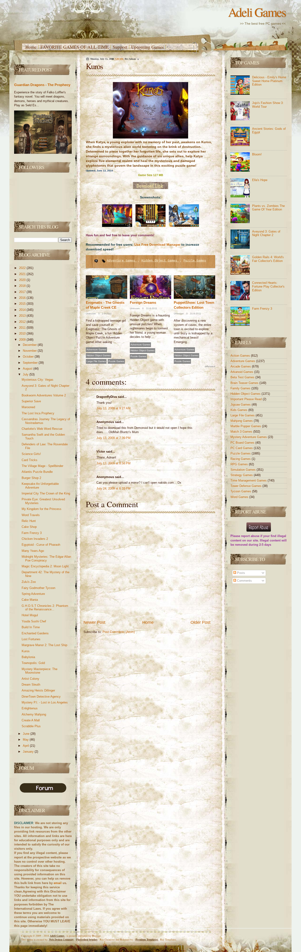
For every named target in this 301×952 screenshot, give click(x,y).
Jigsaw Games (241, 404)
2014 (23, 310)
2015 (23, 303)
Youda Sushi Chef (34, 621)
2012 (23, 322)
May (26, 739)
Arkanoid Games (242, 372)
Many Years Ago (33, 551)
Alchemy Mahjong (34, 714)
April (26, 745)
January (29, 751)
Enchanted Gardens (35, 633)
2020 (23, 280)
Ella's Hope (259, 180)
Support (120, 47)
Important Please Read (246, 399)
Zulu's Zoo (29, 582)
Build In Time (31, 627)
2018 (23, 286)
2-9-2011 (106, 313)
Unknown (91, 313)
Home (30, 47)
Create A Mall (31, 720)
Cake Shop (29, 527)
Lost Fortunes (31, 639)
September (31, 362)
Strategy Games (242, 475)
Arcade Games (241, 366)
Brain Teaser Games (244, 383)
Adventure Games (122, 260)
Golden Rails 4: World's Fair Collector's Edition (268, 259)
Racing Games (241, 459)
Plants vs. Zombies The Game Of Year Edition (268, 207)
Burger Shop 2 (31, 478)
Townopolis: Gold (33, 663)
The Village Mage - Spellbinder (42, 466)
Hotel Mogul (30, 615)
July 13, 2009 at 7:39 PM (113, 438)
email (58, 883)
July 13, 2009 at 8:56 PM (113, 463)
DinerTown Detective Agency (41, 696)
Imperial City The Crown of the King (46, 493)
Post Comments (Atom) (119, 632)
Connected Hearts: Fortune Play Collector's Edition (268, 286)
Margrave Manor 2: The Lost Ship (44, 645)
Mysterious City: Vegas (37, 379)
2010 (23, 333)
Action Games (240, 355)
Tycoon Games (241, 491)
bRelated (210, 366)
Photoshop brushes (86, 939)
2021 (23, 274)
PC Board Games (242, 442)
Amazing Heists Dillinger (38, 690)
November (30, 350)
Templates (146, 939)
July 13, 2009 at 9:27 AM (113, 408)
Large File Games (96, 361)
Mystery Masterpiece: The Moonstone (39, 671)
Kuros (26, 651)
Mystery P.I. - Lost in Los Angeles (45, 702)
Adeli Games (257, 12)
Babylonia (28, 657)
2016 (23, 298)
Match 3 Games (241, 431)
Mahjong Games (242, 421)
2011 (23, 327)
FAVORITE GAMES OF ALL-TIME (74, 47)
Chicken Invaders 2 (35, 539)
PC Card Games (242, 448)
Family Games (240, 388)
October (29, 356)
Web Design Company (61, 939)
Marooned (28, 407)
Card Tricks (29, 460)
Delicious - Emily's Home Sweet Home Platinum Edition (269, 80)
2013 (23, 315)
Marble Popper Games (246, 426)
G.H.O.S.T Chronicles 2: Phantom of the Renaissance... (45, 607)
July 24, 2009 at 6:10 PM (113, 488)
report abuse (250, 536)
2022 (23, 268)
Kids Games (239, 410)
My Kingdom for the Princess (41, 509)
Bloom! (257, 154)
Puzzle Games (194, 260)
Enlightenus (30, 708)
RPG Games (239, 464)
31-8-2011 (151, 308)
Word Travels (31, 515)
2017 (23, 292)
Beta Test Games (242, 377)
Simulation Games (243, 469)
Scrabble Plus (31, 726)
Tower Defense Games (246, 486)
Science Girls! (31, 454)
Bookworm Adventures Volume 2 (44, 395)
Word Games (239, 497)
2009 (23, 339)
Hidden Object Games (160, 260)
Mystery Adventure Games (249, 437)
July (26, 374)
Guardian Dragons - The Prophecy (42, 85)
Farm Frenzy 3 (32, 533)
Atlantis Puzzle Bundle (37, 472)
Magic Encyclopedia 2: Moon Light (45, 566)
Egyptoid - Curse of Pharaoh (41, 544)
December (30, 345)
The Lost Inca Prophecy (38, 413)
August (28, 368)
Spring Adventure (33, 594)
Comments (244, 580)
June (26, 733)
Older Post (200, 622)
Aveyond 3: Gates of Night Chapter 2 (266, 233)
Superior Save (31, 401)
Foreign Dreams (143, 302)
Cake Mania (30, 599)
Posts (240, 573)
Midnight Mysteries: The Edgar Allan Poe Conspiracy (46, 558)
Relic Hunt (29, 521)
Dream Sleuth (31, 684)
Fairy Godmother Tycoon (38, 588)
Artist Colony (30, 678)
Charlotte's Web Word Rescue (42, 429)
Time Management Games (249, 480)
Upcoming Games (147, 47)
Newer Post (94, 622)
